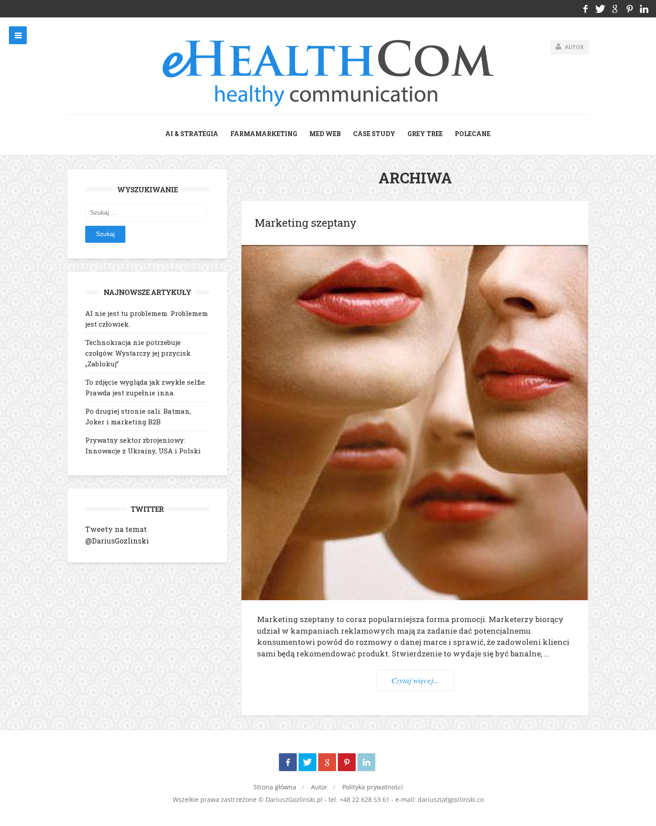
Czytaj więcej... (415, 680)
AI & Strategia (191, 133)
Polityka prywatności (372, 787)
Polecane (472, 133)
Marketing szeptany (306, 223)
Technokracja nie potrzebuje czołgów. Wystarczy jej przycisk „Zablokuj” (138, 353)
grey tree (425, 133)
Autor (319, 787)
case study (374, 133)
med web (325, 133)
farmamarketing (263, 133)
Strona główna (274, 787)
